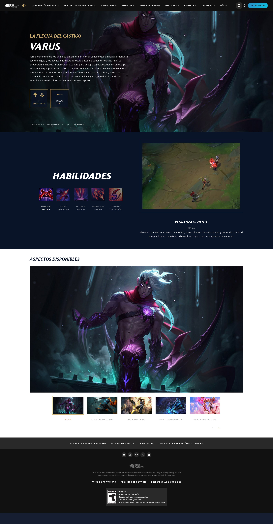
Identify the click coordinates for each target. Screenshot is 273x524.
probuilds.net (79, 125)
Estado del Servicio (123, 443)
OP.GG (69, 125)
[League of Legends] (24, 5)
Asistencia (146, 443)
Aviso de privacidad (104, 482)
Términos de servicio (134, 482)
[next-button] (218, 428)
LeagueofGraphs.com (55, 125)
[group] (80, 199)
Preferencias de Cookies (166, 482)
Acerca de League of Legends (88, 443)
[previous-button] (212, 428)
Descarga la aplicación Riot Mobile (180, 443)
